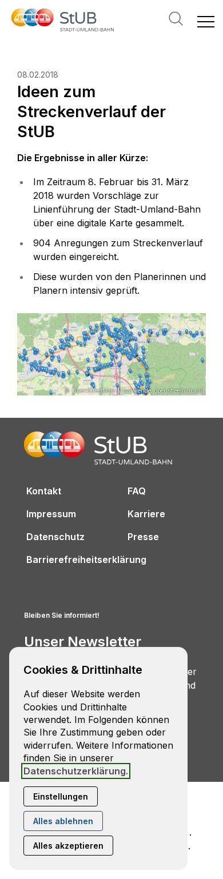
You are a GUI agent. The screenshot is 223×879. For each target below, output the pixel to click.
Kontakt (43, 491)
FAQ (137, 491)
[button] (206, 21)
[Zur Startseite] (63, 21)
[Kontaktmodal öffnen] (9, 9)
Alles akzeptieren (68, 845)
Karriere (146, 514)
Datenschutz (55, 536)
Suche (176, 18)
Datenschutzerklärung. (75, 771)
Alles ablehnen (63, 821)
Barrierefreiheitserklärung (86, 559)
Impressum (51, 514)
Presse (143, 536)
